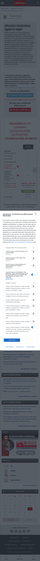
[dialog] (20, 280)
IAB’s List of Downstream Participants (22, 242)
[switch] (32, 252)
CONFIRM (11, 340)
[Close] (36, 214)
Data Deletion (9, 347)
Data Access (20, 347)
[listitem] (20, 248)
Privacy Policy (31, 347)
